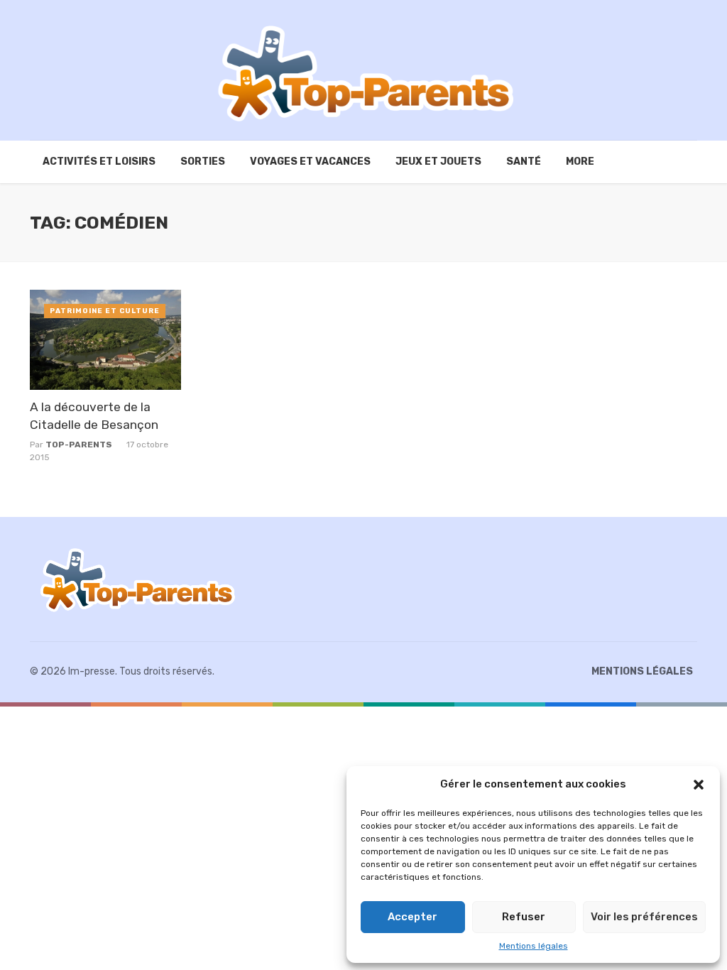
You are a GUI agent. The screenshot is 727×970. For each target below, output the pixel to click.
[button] (699, 785)
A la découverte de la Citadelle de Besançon (94, 416)
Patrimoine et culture (105, 311)
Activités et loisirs (99, 162)
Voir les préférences (644, 916)
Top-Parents (78, 444)
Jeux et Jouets (438, 162)
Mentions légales (533, 946)
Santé (523, 162)
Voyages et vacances (310, 162)
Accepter (412, 916)
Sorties (202, 162)
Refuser (523, 916)
